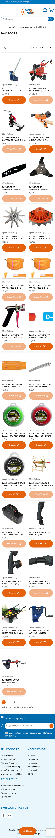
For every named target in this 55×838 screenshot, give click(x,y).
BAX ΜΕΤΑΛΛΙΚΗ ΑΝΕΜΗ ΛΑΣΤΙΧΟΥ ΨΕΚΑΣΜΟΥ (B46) (41, 484)
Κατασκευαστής (25, 27)
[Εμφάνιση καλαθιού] (51, 10)
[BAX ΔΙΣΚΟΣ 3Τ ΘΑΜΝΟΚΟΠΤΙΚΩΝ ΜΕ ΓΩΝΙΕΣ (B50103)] (41, 168)
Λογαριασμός (36, 749)
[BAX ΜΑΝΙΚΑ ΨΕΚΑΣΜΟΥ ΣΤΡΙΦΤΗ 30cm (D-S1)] (41, 316)
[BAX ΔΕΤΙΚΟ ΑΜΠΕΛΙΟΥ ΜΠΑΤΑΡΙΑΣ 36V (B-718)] (41, 119)
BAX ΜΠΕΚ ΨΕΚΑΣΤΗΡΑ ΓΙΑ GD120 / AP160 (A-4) (13, 583)
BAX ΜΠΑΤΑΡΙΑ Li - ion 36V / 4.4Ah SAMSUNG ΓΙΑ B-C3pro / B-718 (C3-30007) (13, 533)
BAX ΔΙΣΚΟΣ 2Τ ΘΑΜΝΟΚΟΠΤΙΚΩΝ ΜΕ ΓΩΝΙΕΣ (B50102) (11, 188)
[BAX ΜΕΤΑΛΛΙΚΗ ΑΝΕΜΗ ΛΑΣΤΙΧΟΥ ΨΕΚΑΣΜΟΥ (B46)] (41, 464)
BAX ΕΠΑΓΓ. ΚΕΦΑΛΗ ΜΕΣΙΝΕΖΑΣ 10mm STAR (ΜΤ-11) (12, 238)
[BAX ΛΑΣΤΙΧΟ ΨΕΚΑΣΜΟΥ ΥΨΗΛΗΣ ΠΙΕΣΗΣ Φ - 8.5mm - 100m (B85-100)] (14, 267)
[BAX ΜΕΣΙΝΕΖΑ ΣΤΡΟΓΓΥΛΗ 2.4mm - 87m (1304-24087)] (14, 415)
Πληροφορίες (10, 749)
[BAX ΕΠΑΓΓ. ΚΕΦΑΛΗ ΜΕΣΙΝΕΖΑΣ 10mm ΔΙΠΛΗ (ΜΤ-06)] (41, 217)
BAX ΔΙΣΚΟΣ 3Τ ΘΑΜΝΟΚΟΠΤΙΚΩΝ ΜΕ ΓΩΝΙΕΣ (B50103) (38, 188)
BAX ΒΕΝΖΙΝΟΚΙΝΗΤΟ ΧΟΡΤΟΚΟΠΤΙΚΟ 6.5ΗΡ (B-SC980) (13, 139)
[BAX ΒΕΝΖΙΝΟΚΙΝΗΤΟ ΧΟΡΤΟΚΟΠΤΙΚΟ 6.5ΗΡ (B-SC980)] (14, 119)
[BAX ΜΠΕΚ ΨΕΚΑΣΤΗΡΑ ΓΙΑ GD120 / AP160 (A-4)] (14, 562)
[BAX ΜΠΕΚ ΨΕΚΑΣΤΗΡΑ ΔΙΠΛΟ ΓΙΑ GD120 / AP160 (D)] (41, 562)
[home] (12, 27)
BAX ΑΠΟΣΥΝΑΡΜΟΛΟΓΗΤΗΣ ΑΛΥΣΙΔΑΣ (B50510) (12, 90)
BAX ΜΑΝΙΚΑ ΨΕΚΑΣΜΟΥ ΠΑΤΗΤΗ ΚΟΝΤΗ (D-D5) (12, 336)
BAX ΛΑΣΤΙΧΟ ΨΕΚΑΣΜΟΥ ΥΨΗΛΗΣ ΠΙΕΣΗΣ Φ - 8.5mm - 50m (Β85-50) (41, 287)
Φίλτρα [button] (29, 831)
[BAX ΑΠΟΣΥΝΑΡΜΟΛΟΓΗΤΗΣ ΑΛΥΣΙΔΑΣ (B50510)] (14, 69)
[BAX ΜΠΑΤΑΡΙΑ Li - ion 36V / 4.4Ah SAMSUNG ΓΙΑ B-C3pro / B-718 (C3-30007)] (14, 513)
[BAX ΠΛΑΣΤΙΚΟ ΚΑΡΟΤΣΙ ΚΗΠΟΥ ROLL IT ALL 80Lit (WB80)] (14, 612)
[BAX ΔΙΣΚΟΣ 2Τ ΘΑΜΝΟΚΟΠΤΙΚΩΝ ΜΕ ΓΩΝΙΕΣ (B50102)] (14, 168)
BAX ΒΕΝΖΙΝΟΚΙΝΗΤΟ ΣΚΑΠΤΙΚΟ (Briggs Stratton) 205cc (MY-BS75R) (41, 90)
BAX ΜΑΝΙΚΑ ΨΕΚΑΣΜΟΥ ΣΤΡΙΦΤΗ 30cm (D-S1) (39, 336)
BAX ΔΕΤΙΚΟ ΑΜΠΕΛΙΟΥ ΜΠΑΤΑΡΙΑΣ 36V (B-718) (39, 139)
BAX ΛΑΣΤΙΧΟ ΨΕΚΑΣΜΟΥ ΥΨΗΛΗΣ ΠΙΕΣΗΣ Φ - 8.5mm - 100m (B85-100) (14, 287)
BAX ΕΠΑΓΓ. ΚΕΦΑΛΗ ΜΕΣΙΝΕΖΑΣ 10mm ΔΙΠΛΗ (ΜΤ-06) (39, 238)
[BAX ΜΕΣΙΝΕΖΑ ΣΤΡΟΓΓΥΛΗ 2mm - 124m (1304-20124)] (41, 415)
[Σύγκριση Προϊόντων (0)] (4, 48)
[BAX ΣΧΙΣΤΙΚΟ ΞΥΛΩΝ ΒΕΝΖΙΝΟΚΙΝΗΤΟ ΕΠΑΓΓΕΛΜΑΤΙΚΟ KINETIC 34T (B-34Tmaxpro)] (14, 661)
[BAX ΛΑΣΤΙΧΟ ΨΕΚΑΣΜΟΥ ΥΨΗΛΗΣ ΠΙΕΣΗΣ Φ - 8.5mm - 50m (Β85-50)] (41, 267)
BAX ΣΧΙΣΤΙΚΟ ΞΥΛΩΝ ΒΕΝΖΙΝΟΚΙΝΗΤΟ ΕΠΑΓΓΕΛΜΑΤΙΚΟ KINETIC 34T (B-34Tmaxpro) (12, 681)
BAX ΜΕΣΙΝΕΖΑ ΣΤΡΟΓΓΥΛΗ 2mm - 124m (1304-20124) (40, 435)
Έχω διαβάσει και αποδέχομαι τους (28, 734)
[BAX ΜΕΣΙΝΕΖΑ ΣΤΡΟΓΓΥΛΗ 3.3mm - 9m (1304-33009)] (14, 464)
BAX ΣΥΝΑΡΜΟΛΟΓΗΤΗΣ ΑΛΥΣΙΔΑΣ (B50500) (39, 632)
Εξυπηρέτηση (10, 779)
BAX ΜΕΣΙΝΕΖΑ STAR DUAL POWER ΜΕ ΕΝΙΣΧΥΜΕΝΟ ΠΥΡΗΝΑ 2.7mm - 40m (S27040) (40, 385)
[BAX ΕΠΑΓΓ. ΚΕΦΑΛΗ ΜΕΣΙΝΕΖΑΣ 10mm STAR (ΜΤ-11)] (14, 217)
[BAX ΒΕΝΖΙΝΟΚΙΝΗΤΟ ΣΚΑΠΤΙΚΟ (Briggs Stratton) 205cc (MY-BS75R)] (41, 69)
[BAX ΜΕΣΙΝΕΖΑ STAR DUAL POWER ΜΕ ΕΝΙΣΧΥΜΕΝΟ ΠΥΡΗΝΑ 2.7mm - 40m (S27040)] (41, 365)
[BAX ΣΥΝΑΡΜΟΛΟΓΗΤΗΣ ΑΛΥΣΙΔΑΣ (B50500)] (41, 612)
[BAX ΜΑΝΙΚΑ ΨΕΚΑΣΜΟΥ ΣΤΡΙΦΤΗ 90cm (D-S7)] (14, 365)
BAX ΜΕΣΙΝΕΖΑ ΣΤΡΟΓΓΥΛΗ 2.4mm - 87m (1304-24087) (13, 435)
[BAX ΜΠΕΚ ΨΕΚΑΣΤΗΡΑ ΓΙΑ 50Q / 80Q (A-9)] (41, 513)
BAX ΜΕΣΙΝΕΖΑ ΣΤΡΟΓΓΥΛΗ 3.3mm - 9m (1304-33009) (13, 484)
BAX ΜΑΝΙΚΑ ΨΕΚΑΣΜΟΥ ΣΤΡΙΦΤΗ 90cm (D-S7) (12, 385)
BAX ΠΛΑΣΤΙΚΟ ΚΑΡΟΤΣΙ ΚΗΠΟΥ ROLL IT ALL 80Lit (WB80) (12, 632)
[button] (14, 100)
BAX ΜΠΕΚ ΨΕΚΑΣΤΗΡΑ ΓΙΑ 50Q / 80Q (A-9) (40, 533)
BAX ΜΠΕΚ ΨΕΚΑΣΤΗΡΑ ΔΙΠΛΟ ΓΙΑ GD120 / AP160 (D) (40, 583)
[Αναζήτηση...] (51, 19)
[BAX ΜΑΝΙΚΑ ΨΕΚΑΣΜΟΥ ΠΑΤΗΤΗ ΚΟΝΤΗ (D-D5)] (14, 316)
